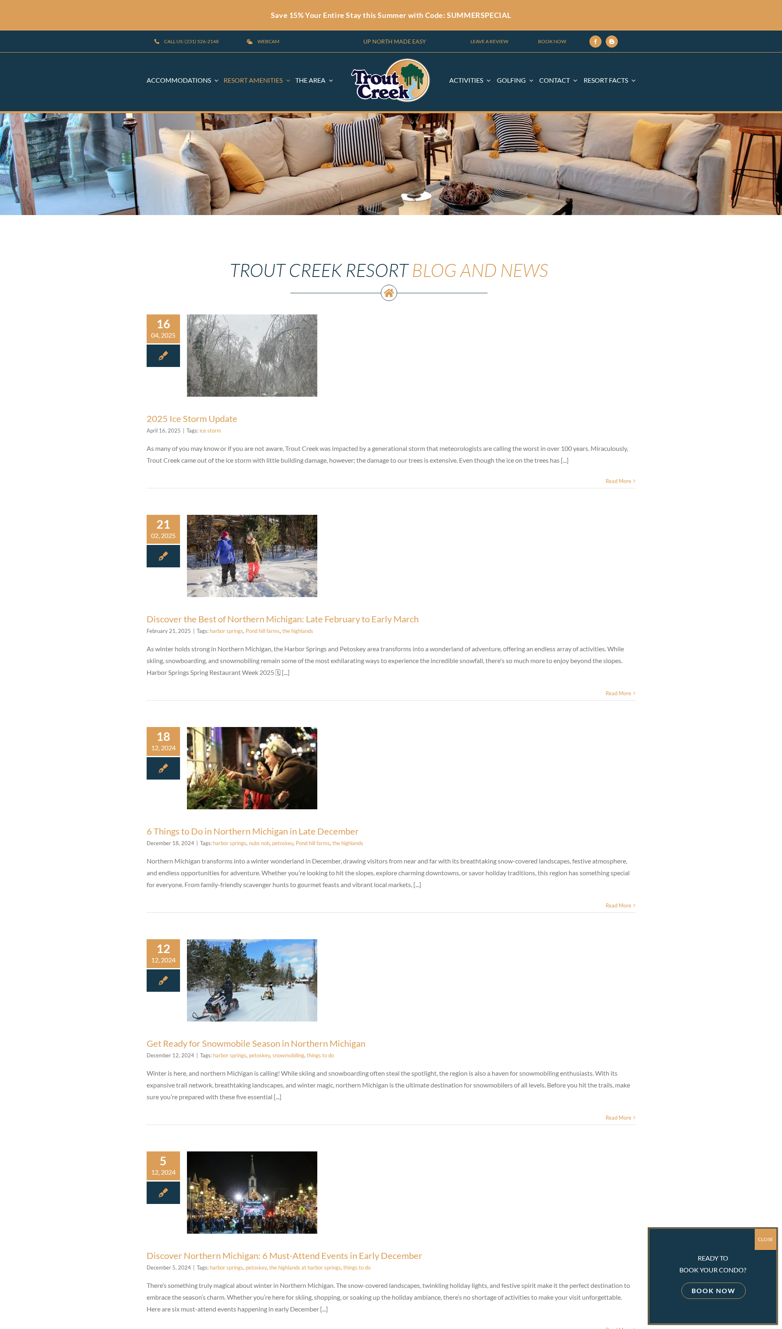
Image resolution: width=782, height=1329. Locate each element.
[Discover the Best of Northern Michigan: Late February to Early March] (252, 556)
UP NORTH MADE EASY (394, 41)
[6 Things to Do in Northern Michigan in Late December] (252, 768)
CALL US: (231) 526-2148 (191, 41)
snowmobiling (288, 1055)
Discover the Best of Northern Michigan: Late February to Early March (283, 618)
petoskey (282, 843)
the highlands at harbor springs (305, 1267)
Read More (618, 481)
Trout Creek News (258, 382)
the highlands (297, 631)
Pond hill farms (263, 631)
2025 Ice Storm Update (252, 329)
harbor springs (226, 631)
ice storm (210, 430)
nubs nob (259, 843)
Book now (552, 41)
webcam (268, 41)
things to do (320, 1055)
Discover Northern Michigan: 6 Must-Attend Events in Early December (284, 1255)
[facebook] (595, 41)
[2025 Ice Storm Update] (252, 355)
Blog (229, 382)
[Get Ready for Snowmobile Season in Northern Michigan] (252, 980)
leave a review (489, 41)
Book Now (714, 1290)
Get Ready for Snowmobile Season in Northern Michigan (256, 1043)
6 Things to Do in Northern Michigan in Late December (253, 831)
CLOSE (765, 1239)
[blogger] (612, 41)
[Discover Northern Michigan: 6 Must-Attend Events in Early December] (252, 1192)
